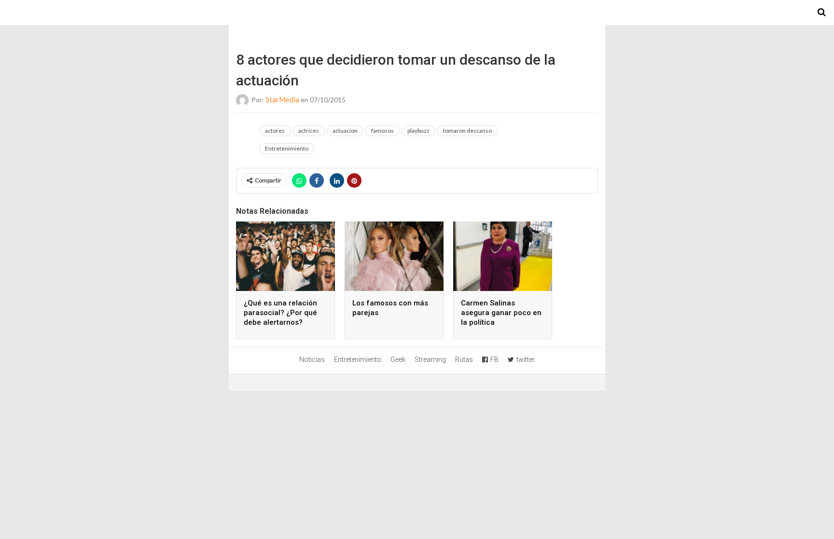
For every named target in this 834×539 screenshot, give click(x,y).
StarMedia (282, 99)
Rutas (464, 359)
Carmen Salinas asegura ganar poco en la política (501, 313)
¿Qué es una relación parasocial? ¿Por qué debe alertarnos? (280, 313)
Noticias (312, 359)
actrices (308, 130)
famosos (382, 130)
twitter (525, 359)
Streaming (430, 359)
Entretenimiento (286, 148)
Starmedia (417, 12)
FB (494, 359)
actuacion (345, 130)
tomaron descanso (467, 130)
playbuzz (418, 130)
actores (275, 130)
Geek (397, 359)
